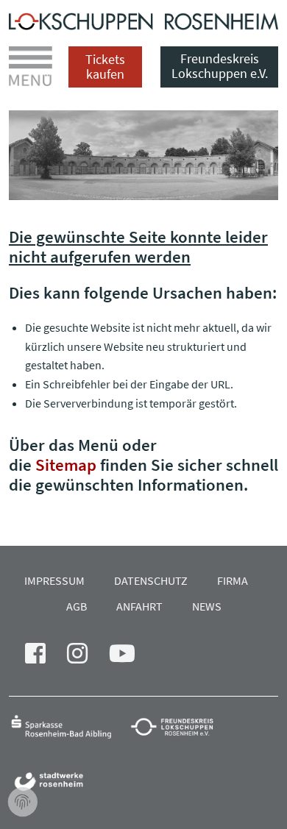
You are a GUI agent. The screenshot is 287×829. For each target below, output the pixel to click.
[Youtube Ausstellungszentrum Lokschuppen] (131, 657)
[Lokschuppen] (143, 20)
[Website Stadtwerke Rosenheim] (52, 780)
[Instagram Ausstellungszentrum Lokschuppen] (86, 657)
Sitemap (65, 464)
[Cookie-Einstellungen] (22, 802)
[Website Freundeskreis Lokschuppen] (179, 725)
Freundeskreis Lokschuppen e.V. (219, 66)
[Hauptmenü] (30, 66)
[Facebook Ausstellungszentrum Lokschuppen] (44, 657)
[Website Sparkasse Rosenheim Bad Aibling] (68, 725)
